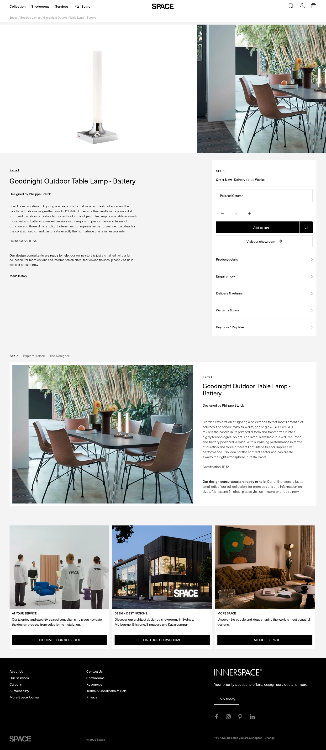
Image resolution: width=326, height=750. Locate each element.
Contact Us (94, 671)
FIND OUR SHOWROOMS (162, 639)
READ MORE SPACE (264, 639)
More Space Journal (24, 697)
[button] (291, 6)
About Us (16, 671)
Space (14, 17)
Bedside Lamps (30, 17)
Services (61, 6)
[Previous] (3, 87)
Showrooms (40, 6)
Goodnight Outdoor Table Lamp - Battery (69, 17)
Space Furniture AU (163, 6)
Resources (94, 684)
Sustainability (19, 690)
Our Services (19, 677)
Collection (18, 6)
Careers (16, 684)
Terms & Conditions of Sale (106, 690)
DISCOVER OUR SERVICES (59, 639)
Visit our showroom (261, 241)
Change (270, 737)
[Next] (322, 87)
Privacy (91, 697)
